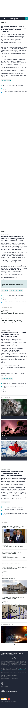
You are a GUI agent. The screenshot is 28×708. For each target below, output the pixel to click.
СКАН (2, 689)
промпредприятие (20, 168)
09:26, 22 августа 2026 (5, 330)
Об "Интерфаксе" (9, 653)
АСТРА (2, 684)
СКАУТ (2, 682)
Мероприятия (11, 654)
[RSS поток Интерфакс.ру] (8, 694)
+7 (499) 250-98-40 (6, 673)
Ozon (13, 168)
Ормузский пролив (13, 290)
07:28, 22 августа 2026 (5, 102)
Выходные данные (4, 702)
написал (9, 361)
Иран (3, 290)
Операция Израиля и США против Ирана (12, 233)
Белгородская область (7, 378)
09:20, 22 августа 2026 (5, 469)
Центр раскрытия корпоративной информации (9, 691)
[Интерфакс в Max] (10, 694)
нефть (20, 290)
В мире (3, 231)
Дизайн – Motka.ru (4, 704)
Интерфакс (14, 19)
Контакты (3, 653)
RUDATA (2, 690)
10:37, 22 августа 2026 (5, 234)
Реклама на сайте (4, 654)
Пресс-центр (15, 653)
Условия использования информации (8, 701)
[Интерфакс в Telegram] (4, 694)
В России (3, 22)
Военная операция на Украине (16, 101)
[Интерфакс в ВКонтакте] (6, 694)
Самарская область (6, 168)
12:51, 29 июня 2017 (5, 23)
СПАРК (2, 679)
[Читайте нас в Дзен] (2, 694)
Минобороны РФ (6, 502)
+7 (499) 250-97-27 (15, 673)
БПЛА (3, 170)
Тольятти (4, 80)
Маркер (2, 683)
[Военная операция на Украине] (14, 642)
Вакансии (21, 653)
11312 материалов (5, 646)
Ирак (6, 290)
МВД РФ (9, 80)
